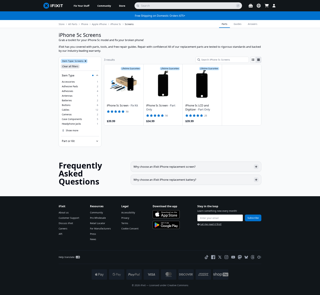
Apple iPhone (99, 24)
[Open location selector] (258, 5)
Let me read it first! (211, 224)
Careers (63, 228)
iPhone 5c (115, 24)
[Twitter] (220, 257)
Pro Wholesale (98, 217)
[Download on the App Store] (166, 214)
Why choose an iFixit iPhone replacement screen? (165, 167)
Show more (72, 130)
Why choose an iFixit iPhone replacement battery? (165, 180)
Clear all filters (70, 66)
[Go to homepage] (54, 6)
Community (96, 212)
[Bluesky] (246, 257)
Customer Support (69, 217)
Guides (238, 24)
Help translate (66, 257)
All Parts (72, 24)
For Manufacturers (100, 228)
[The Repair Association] (259, 257)
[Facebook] (213, 257)
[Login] (274, 5)
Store (61, 24)
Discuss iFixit (66, 223)
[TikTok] (206, 257)
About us (64, 212)
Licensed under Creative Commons (168, 285)
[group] (255, 60)
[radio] (253, 60)
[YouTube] (233, 257)
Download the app (165, 206)
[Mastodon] (240, 257)
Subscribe (253, 217)
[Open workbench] (250, 5)
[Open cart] (266, 5)
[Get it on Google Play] (166, 225)
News (93, 239)
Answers (252, 24)
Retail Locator (97, 223)
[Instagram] (226, 257)
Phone (84, 24)
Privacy (125, 217)
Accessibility (128, 212)
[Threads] (253, 257)
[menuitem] (81, 5)
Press (93, 233)
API (60, 233)
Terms (124, 223)
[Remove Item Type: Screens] (85, 61)
